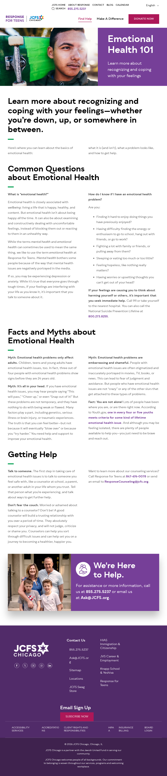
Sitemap (75, 671)
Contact (98, 5)
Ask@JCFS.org (79, 660)
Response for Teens (109, 684)
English (150, 5)
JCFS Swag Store (77, 689)
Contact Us (76, 641)
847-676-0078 (136, 476)
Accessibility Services (21, 729)
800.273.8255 (98, 316)
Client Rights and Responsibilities (76, 729)
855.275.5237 (77, 9)
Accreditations (50, 729)
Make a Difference (110, 18)
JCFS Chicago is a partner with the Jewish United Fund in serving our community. (83, 752)
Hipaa (111, 729)
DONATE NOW (144, 19)
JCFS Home (59, 5)
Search (60, 9)
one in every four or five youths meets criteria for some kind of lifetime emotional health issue (120, 418)
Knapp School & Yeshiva (110, 671)
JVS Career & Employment (109, 659)
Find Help (85, 18)
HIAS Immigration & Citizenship (110, 645)
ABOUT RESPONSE (79, 5)
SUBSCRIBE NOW (77, 717)
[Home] (24, 18)
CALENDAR (122, 5)
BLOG (110, 5)
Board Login (148, 729)
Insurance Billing (126, 729)
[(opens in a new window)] (16, 665)
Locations (76, 679)
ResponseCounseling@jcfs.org (126, 482)
